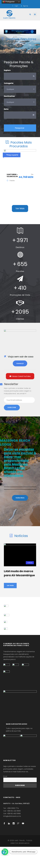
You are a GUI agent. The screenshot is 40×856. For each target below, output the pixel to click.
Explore (7, 70)
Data (6, 109)
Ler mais (10, 585)
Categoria (8, 83)
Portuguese (10, 2)
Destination (9, 96)
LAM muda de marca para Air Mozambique (19, 573)
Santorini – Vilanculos (12, 175)
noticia (29, 563)
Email (5, 776)
